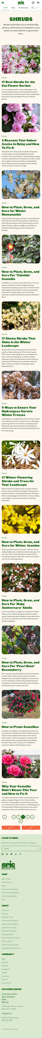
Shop (13, 8)
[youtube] (11, 854)
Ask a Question (8, 996)
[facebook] (2, 854)
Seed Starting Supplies (10, 892)
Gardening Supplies (9, 896)
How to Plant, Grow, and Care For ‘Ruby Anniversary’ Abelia (20, 603)
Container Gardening (10, 889)
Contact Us (6, 1013)
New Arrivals (7, 882)
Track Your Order (9, 994)
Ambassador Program (10, 924)
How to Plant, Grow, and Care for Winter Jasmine (21, 543)
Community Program (10, 920)
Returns (5, 1002)
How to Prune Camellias (20, 727)
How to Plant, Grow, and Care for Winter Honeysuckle (20, 210)
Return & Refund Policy (11, 938)
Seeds (4, 885)
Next (31, 827)
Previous (10, 827)
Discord (5, 979)
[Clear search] (38, 8)
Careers (5, 913)
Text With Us (7, 983)
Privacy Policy (7, 941)
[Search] (32, 8)
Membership (23, 8)
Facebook (5, 976)
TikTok (4, 972)
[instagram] (7, 854)
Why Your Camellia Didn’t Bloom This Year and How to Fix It (19, 789)
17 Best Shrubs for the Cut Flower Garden (18, 83)
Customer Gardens (9, 927)
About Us (5, 910)
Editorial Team (7, 917)
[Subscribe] (37, 848)
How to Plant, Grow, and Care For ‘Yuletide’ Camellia (20, 275)
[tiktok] (16, 854)
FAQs (4, 999)
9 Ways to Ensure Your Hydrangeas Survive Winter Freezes (19, 411)
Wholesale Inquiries (9, 931)
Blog (3, 959)
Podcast (5, 965)
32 (20, 821)
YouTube (5, 962)
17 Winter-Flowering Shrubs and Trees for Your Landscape (18, 481)
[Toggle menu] (3, 3)
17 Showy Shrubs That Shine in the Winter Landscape (18, 342)
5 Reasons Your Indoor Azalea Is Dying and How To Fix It (20, 143)
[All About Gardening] (21, 2)
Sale (3, 899)
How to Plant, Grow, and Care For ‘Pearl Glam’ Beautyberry (20, 665)
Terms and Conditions (10, 944)
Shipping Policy (8, 934)
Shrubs (4, 78)
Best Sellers (6, 879)
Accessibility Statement (11, 948)
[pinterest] (20, 854)
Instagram (6, 969)
